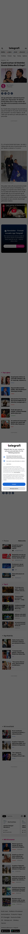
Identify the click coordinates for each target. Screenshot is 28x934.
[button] (14, 464)
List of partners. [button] (17, 472)
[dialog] (14, 467)
